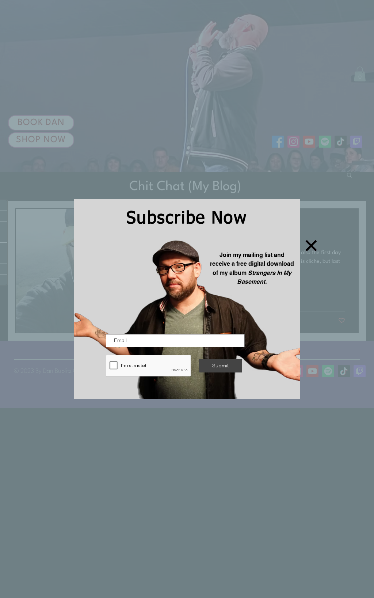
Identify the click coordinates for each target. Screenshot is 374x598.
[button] (311, 245)
